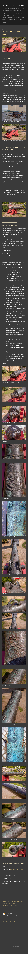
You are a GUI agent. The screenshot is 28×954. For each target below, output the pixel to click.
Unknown (9, 913)
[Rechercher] (25, 2)
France (3, 903)
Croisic (21, 901)
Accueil (5, 22)
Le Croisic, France (13, 905)
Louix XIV (8, 903)
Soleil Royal (12, 903)
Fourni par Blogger (15, 946)
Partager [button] (4, 899)
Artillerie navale (10, 901)
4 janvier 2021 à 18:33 (12, 917)
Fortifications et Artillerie (13, 5)
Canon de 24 (16, 901)
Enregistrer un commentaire (10, 921)
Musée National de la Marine (16, 869)
